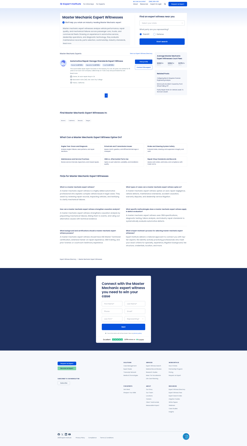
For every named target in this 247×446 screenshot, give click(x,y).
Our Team (149, 392)
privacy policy (137, 333)
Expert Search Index (175, 396)
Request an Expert (177, 4)
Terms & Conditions (106, 438)
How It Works (173, 366)
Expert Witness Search (153, 366)
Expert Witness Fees (175, 392)
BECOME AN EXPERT (139, 2)
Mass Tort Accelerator (153, 375)
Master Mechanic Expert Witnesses (90, 259)
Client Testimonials (152, 402)
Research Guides (151, 372)
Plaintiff (146, 34)
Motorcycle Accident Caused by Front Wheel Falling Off (170, 85)
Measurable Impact (152, 405)
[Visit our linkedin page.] (66, 434)
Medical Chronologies (131, 375)
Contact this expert (144, 67)
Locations (149, 396)
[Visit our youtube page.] (69, 434)
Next (123, 327)
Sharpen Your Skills (130, 392)
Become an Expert (66, 368)
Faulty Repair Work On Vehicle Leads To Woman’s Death (170, 91)
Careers (148, 399)
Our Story (149, 389)
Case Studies (173, 408)
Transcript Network (130, 372)
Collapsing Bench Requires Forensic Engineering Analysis (169, 79)
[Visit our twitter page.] (62, 434)
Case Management (130, 366)
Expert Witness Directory (68, 259)
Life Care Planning (152, 378)
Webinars (172, 405)
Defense (160, 34)
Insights (171, 412)
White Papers (173, 402)
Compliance (92, 438)
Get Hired (127, 389)
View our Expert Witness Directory (141, 53)
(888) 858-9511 (154, 2)
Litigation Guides (174, 399)
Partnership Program (176, 369)
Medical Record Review (153, 369)
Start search (162, 41)
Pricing (171, 372)
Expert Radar (128, 369)
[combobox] (127, 319)
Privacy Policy (80, 438)
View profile (144, 62)
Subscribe (63, 383)
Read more (67, 43)
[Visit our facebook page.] (59, 434)
